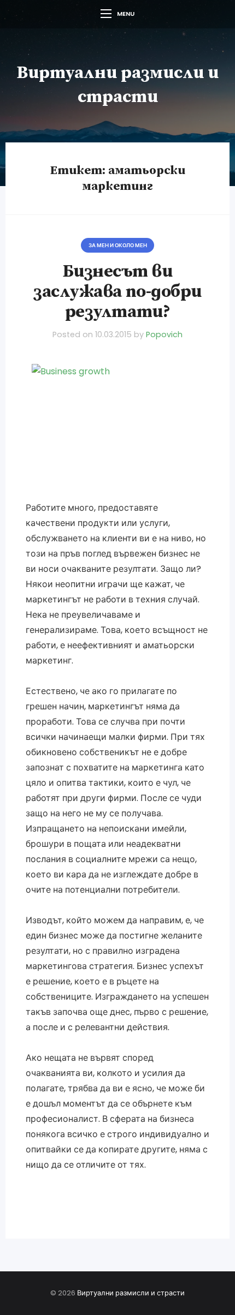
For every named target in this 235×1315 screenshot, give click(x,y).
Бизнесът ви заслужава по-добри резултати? (117, 292)
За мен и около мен (118, 245)
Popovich (164, 334)
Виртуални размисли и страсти (131, 1293)
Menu (125, 13)
